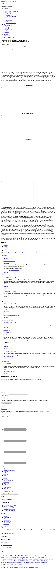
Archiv (2, 499)
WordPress (31, 567)
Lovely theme (13, 564)
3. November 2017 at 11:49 (10, 363)
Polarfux (5, 516)
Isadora (47, 559)
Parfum (14, 562)
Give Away (18, 559)
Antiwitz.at (6, 524)
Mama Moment (14, 560)
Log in (36, 567)
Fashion (5, 478)
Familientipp (6, 476)
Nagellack (44, 560)
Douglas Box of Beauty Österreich (19, 557)
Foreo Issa (33, 252)
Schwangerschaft (26, 562)
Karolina (6, 288)
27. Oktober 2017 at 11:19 (10, 277)
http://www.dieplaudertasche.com (11, 315)
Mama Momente (11, 252)
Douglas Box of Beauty (9, 557)
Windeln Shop (46, 225)
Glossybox (25, 559)
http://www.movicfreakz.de (10, 371)
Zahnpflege (38, 252)
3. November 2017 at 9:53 (10, 351)
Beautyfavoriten (32, 555)
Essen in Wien (29, 557)
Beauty (12, 555)
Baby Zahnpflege (26, 252)
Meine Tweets (4, 542)
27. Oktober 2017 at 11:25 (10, 291)
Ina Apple (6, 275)
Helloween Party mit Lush (10, 508)
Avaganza (6, 330)
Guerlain (43, 559)
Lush (2, 560)
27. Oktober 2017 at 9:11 (9, 261)
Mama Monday (30, 560)
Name (2, 392)
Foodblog (42, 557)
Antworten (6, 272)
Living (5, 486)
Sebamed (31, 562)
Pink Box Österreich (19, 562)
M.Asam (4, 560)
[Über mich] (4, 409)
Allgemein (6, 469)
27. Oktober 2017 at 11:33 (10, 303)
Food (38, 557)
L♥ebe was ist (7, 258)
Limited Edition (51, 559)
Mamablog (8, 560)
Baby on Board (5, 555)
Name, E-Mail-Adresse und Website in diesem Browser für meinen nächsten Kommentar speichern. (25, 400)
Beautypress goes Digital (9, 509)
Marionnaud (39, 560)
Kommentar (4, 389)
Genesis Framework (23, 567)
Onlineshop (10, 562)
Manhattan (34, 560)
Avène (2, 555)
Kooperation (6, 483)
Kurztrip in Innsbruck (8, 506)
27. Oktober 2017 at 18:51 (10, 332)
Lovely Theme (13, 567)
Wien (46, 562)
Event (5, 475)
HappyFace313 (7, 521)
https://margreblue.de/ (8, 356)
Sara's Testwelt (7, 320)
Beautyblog (18, 555)
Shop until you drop (8, 491)
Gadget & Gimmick (8, 480)
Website (2, 397)
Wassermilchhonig (8, 522)
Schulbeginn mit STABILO (10, 505)
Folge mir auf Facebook (6, 545)
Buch (5, 472)
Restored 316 (21, 564)
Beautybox (6, 471)
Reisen (5, 489)
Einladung (6, 474)
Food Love (6, 479)
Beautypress (37, 555)
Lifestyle (6, 484)
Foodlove (46, 557)
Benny (5, 361)
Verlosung (42, 562)
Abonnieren (3, 536)
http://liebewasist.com (14, 270)
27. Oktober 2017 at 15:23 (10, 322)
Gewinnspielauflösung (12, 559)
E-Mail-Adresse (5, 395)
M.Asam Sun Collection (9, 510)
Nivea (6, 562)
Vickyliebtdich (7, 520)
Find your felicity (7, 517)
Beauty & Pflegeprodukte (9, 470)
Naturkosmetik (48, 560)
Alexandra (6, 348)
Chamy (5, 518)
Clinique (41, 555)
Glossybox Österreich (35, 559)
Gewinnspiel (6, 482)
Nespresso (3, 562)
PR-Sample (6, 488)
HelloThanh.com (4, 3)
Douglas (45, 555)
